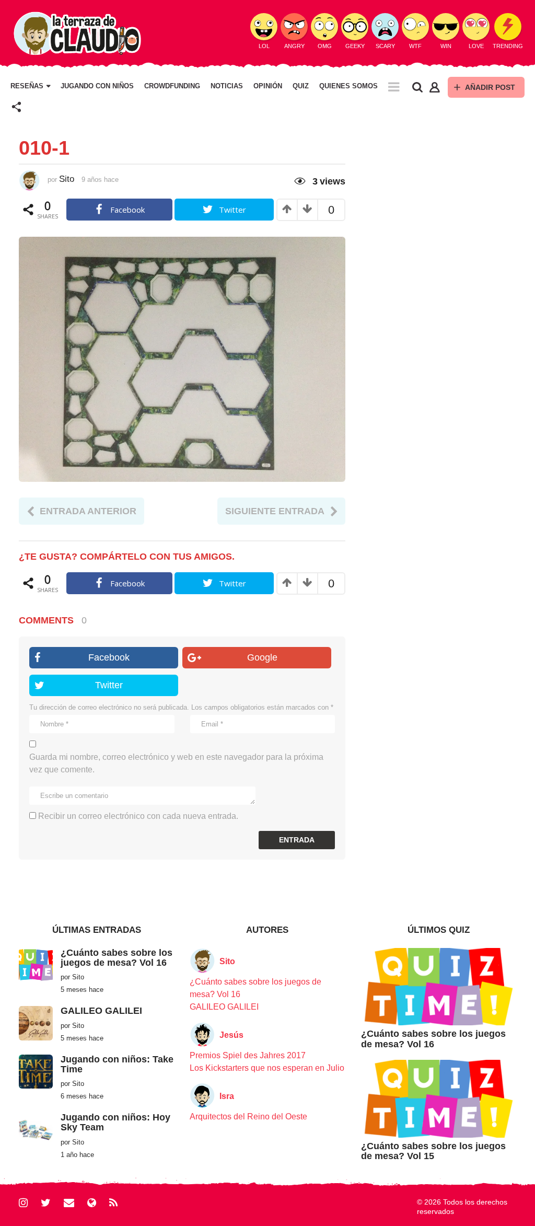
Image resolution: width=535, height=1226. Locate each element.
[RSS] (113, 1202)
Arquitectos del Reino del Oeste (248, 1116)
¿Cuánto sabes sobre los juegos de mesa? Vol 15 (433, 1151)
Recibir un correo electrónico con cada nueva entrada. (138, 816)
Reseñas (26, 86)
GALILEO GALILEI (101, 1010)
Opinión (267, 86)
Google (262, 657)
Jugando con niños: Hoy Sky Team (115, 1122)
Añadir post (490, 87)
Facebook (109, 657)
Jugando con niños (97, 86)
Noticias (227, 86)
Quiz (301, 86)
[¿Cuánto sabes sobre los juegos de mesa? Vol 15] (438, 1098)
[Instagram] (23, 1202)
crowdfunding (172, 86)
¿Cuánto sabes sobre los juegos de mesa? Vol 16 (116, 957)
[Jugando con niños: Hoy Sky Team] (36, 1129)
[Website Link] (91, 1202)
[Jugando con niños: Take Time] (36, 1071)
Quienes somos (348, 86)
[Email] (69, 1202)
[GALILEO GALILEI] (36, 1022)
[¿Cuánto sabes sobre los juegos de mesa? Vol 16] (36, 964)
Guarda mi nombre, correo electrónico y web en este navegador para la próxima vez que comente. (176, 763)
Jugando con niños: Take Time (117, 1064)
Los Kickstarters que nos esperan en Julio (267, 1067)
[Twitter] (46, 1202)
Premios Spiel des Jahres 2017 (248, 1055)
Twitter (109, 685)
